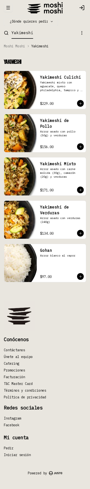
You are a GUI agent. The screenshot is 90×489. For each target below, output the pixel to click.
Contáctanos (14, 350)
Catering (11, 363)
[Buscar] (6, 33)
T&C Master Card (18, 384)
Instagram (12, 418)
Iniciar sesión (17, 455)
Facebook (11, 425)
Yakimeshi (22, 32)
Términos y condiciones (25, 390)
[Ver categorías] (82, 33)
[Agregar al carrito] (80, 103)
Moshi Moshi (14, 46)
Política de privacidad (25, 397)
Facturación (14, 377)
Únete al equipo (18, 357)
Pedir (8, 448)
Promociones (14, 370)
